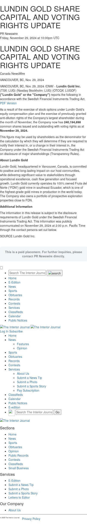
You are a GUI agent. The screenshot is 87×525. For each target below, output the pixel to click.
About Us (23, 373)
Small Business (18, 468)
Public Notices (17, 320)
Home (12, 278)
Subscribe (16, 331)
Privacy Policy (31, 519)
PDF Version (8, 103)
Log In (4, 331)
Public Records (18, 455)
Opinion (22, 348)
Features (23, 344)
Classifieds (15, 312)
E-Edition (14, 282)
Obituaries (15, 295)
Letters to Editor (19, 497)
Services (14, 307)
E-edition (14, 407)
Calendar (14, 316)
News (12, 286)
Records (14, 299)
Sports (12, 291)
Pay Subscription (28, 390)
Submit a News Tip (29, 378)
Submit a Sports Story (31, 386)
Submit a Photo (27, 382)
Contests (14, 303)
